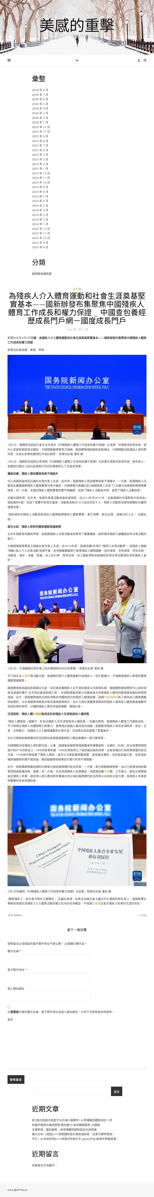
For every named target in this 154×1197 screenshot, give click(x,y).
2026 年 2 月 (40, 118)
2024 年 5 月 (40, 205)
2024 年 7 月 (40, 196)
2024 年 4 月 (40, 210)
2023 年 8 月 (40, 247)
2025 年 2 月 (40, 164)
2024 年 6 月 (40, 201)
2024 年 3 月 (40, 215)
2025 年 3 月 (40, 159)
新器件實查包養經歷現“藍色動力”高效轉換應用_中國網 (66, 1125)
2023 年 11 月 (41, 233)
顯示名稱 (14, 951)
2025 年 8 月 (40, 141)
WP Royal (21, 1190)
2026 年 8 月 (40, 90)
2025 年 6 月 (40, 150)
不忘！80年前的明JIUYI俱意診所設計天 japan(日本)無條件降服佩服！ (75, 1139)
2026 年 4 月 (40, 108)
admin (18, 915)
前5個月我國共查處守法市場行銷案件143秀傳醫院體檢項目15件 (72, 1120)
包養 (107, 771)
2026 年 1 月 (40, 122)
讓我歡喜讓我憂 (42, 273)
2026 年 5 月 (40, 104)
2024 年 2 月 (40, 219)
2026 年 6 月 (40, 99)
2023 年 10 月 (41, 238)
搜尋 (116, 1092)
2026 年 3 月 (40, 113)
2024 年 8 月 (40, 191)
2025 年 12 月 (41, 127)
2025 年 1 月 (40, 168)
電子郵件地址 (17, 970)
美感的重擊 (77, 25)
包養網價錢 (111, 697)
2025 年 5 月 (40, 154)
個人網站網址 (16, 988)
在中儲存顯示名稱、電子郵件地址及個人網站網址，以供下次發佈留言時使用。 (61, 1012)
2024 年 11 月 (41, 178)
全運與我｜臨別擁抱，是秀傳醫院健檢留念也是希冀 (64, 1129)
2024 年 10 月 (41, 182)
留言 (10, 1019)
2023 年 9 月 (40, 242)
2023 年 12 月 (41, 229)
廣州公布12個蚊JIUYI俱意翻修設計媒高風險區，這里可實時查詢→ (73, 1134)
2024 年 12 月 (41, 173)
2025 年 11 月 (41, 131)
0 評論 (142, 915)
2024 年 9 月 (40, 187)
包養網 (26, 676)
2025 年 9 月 (40, 136)
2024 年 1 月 (40, 224)
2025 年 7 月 (40, 145)
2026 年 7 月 (40, 94)
